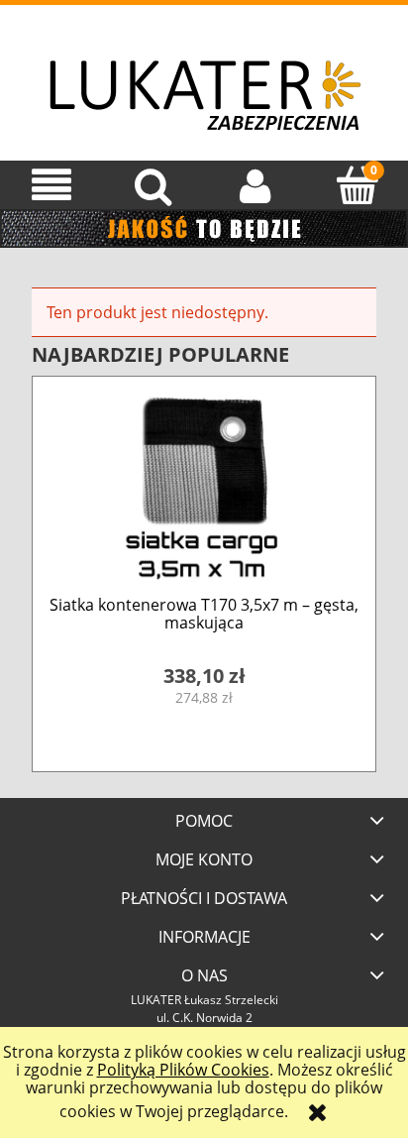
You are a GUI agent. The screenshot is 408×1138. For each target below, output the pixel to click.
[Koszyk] (357, 185)
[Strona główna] (204, 79)
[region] (204, 228)
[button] (51, 185)
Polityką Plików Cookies (183, 1070)
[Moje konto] (255, 185)
